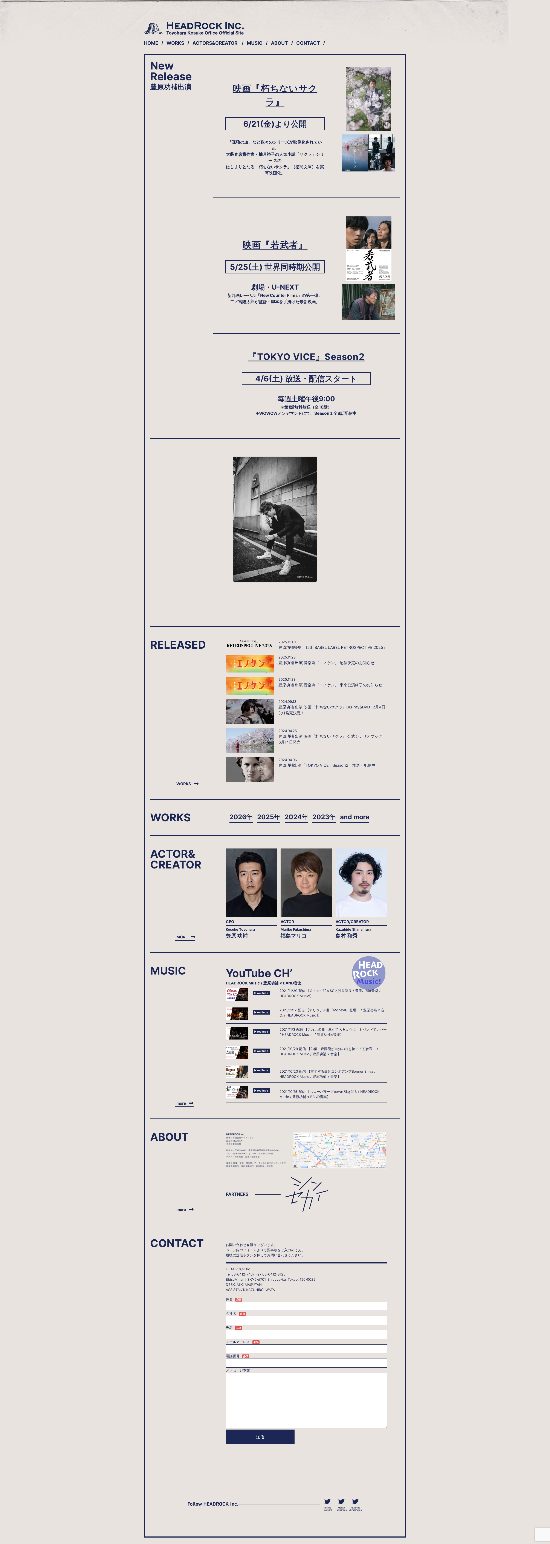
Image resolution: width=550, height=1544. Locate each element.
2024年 (296, 817)
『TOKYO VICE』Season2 (306, 356)
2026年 (241, 817)
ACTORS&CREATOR (214, 43)
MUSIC (255, 43)
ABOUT (279, 43)
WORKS (175, 43)
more (181, 1103)
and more (354, 817)
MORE (182, 937)
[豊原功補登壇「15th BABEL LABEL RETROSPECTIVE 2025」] (250, 643)
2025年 (268, 817)
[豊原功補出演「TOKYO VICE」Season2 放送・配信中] (250, 769)
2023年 (324, 817)
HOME (151, 43)
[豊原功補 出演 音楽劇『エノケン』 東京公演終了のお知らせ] (250, 686)
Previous (227, 519)
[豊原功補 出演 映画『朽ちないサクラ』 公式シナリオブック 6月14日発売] (250, 740)
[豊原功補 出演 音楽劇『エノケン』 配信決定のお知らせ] (250, 664)
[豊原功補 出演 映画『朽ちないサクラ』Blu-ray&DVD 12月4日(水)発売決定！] (250, 711)
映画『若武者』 (275, 244)
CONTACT (308, 43)
